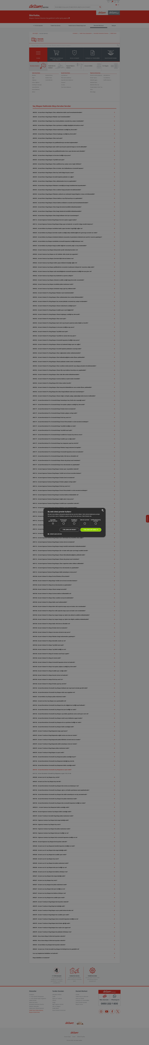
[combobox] (103, 510)
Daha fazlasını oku (86, 516)
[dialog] (74, 522)
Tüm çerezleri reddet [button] (69, 529)
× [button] (103, 511)
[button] (55, 534)
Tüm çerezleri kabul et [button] (90, 529)
